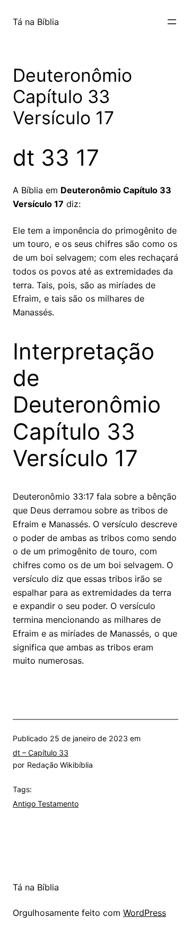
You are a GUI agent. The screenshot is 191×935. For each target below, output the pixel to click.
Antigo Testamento (46, 803)
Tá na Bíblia (36, 21)
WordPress (144, 912)
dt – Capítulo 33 (40, 752)
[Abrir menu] (172, 21)
